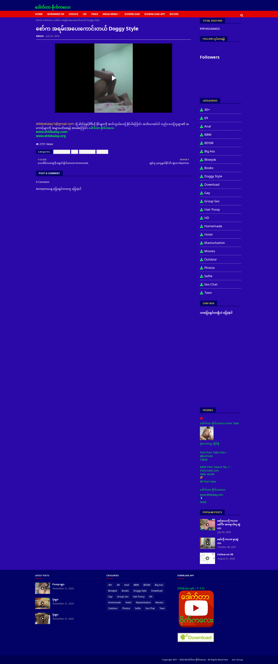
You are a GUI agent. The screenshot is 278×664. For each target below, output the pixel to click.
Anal (207, 126)
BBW (207, 134)
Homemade (87, 151)
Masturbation (214, 242)
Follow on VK (225, 554)
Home (39, 20)
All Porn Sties (208, 481)
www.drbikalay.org (51, 136)
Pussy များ (58, 584)
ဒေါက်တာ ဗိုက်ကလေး (53, 7)
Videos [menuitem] (73, 14)
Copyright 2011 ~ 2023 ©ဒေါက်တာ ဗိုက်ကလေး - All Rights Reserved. (195, 659)
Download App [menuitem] (154, 14)
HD (74, 151)
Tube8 (203, 459)
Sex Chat (210, 284)
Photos (209, 267)
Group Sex (212, 201)
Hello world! (207, 474)
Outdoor (210, 259)
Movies (49, 20)
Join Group (237, 659)
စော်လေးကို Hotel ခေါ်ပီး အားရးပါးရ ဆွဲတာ (228, 524)
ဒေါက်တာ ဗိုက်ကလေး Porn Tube (219, 423)
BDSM (209, 143)
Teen (208, 292)
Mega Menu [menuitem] (110, 14)
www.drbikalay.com (51, 132)
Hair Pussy (212, 209)
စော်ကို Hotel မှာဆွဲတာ (227, 541)
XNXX (203, 502)
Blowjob (210, 159)
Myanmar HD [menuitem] (55, 14)
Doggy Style (61, 151)
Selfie (208, 276)
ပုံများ (55, 599)
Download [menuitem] (132, 14)
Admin (40, 36)
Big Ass (209, 151)
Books (208, 168)
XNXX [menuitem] (94, 14)
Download (211, 184)
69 (206, 118)
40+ (207, 109)
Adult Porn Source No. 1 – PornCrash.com (216, 468)
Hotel (208, 234)
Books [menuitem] (174, 14)
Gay (207, 193)
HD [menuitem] (85, 14)
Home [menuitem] (39, 14)
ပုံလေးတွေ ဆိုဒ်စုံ (209, 443)
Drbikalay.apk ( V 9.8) (190, 588)
